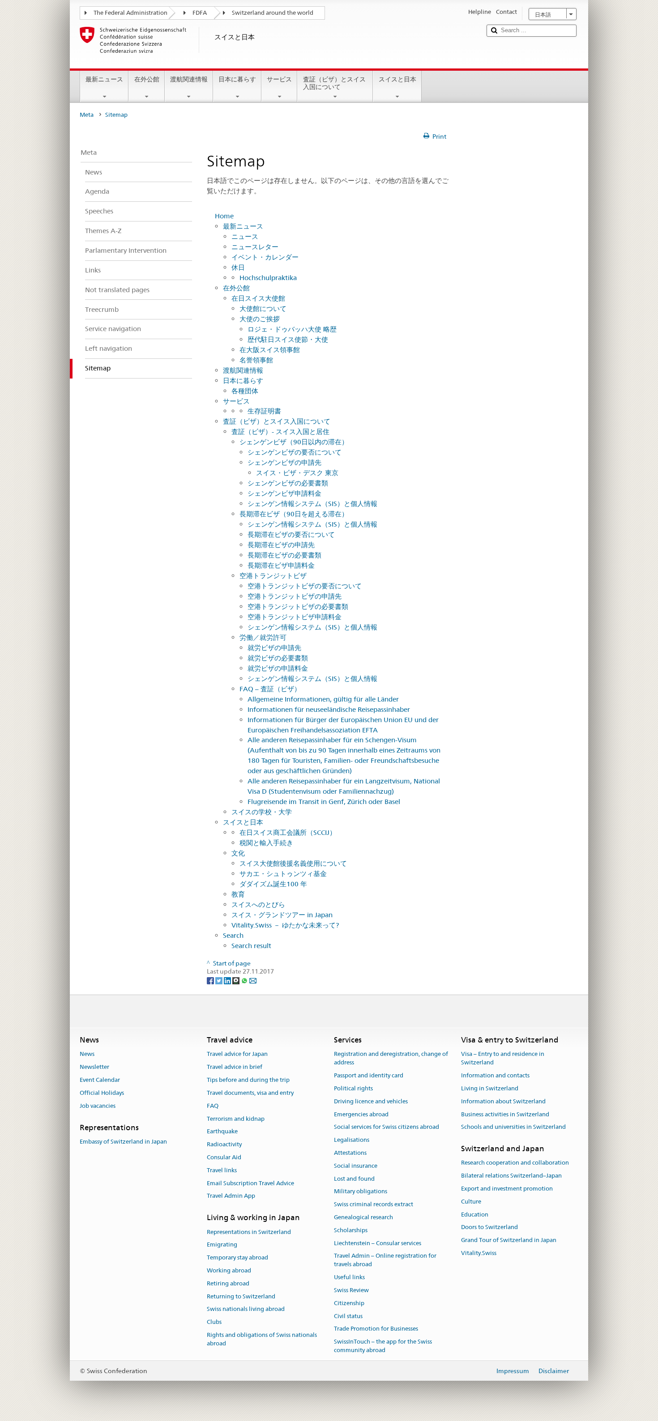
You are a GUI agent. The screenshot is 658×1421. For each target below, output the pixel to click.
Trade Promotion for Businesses (376, 1329)
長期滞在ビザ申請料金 (281, 565)
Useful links (349, 1277)
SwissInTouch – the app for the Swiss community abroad (383, 1345)
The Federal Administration (130, 12)
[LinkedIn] (228, 979)
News (87, 1054)
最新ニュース (104, 79)
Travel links (222, 1170)
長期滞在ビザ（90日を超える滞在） (293, 514)
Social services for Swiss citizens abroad (386, 1127)
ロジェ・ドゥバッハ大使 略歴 (292, 329)
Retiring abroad (228, 1283)
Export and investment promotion (507, 1188)
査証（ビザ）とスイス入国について (334, 83)
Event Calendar (100, 1079)
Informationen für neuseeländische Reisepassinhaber (329, 709)
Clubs (214, 1322)
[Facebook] (211, 979)
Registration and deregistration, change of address (391, 1058)
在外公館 (146, 79)
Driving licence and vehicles (371, 1101)
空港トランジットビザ (273, 575)
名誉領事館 (256, 360)
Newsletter (94, 1067)
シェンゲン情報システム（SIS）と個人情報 (312, 503)
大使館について (262, 308)
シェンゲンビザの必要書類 (288, 483)
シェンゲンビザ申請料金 (284, 493)
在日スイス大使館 (258, 298)
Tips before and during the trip (248, 1079)
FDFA (199, 12)
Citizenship (349, 1303)
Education (474, 1214)
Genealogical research (363, 1217)
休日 (238, 267)
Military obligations (360, 1191)
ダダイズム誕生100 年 (273, 884)
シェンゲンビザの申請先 (284, 462)
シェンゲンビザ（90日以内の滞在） (293, 442)
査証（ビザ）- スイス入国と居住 (280, 431)
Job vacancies (97, 1105)
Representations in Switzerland (249, 1232)
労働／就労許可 (262, 637)
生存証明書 (264, 411)
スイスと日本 (397, 79)
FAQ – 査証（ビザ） (270, 689)
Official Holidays (102, 1092)
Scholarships (350, 1230)
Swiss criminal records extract (373, 1204)
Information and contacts (495, 1075)
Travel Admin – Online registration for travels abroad (385, 1260)
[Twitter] (219, 979)
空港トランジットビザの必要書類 (298, 606)
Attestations (350, 1152)
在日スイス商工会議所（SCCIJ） (287, 832)
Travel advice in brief (234, 1067)
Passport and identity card (368, 1075)
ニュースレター (254, 247)
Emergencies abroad (361, 1114)
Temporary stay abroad (237, 1257)
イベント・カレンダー (265, 257)
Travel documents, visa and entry (250, 1092)
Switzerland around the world (272, 12)
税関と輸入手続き (266, 842)
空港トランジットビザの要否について (305, 586)
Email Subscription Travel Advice (250, 1183)
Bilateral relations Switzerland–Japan (511, 1175)
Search (233, 935)
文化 (238, 853)
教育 (238, 894)
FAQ (212, 1105)
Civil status (348, 1316)
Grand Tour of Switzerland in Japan (508, 1240)
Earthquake (222, 1131)
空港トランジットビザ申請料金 (295, 617)
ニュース (244, 236)
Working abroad (229, 1270)
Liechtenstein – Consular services (377, 1243)
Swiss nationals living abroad (246, 1309)
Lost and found (354, 1178)
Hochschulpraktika (268, 277)
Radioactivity (224, 1144)
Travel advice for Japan (237, 1054)
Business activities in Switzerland (505, 1114)
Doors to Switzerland (489, 1227)
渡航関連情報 (189, 79)
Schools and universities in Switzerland (513, 1127)
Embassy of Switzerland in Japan (123, 1141)
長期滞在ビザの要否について (291, 534)
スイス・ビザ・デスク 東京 (297, 472)
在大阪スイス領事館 (269, 349)
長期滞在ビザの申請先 (281, 544)
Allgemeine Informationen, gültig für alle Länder (323, 699)
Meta (87, 114)
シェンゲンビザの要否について (295, 452)
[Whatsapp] (245, 979)
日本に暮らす (237, 79)
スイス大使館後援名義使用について (293, 863)
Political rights (353, 1088)
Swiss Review (351, 1290)
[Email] (252, 979)
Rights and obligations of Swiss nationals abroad (262, 1339)
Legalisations (351, 1139)
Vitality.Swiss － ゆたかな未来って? (285, 925)
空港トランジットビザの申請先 (295, 596)
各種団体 (244, 391)
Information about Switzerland (503, 1101)
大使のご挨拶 (259, 319)
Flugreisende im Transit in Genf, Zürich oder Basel (324, 801)
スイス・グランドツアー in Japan (282, 914)
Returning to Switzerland (241, 1296)
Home (224, 216)
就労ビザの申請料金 (278, 668)
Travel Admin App (231, 1196)
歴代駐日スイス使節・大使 (288, 339)
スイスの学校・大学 (261, 812)
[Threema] (236, 979)
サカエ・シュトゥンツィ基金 (283, 873)
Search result (251, 945)
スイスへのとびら (258, 904)
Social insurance (355, 1165)
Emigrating (222, 1245)
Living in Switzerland (489, 1088)
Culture (471, 1201)
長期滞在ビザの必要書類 (284, 555)
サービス (279, 79)
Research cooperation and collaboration (515, 1163)
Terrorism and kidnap (236, 1118)
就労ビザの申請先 (274, 647)
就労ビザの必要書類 (278, 658)
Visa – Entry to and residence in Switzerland (502, 1058)
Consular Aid (224, 1157)
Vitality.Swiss (478, 1253)
